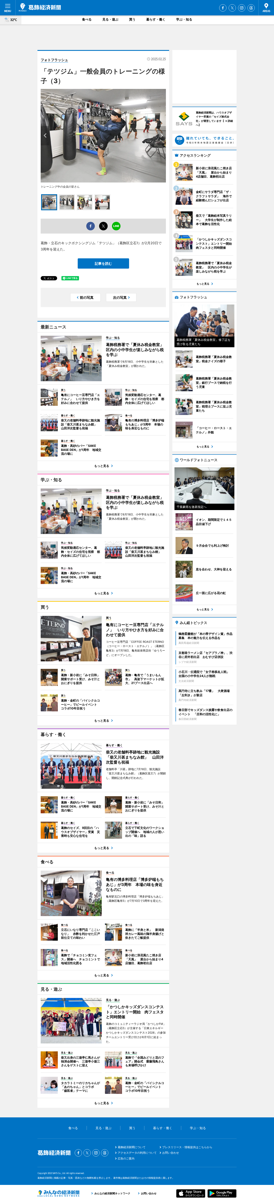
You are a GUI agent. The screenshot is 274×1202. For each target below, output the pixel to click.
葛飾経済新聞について (132, 1147)
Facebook (222, 8)
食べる (87, 19)
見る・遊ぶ (110, 19)
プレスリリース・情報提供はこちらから (187, 1147)
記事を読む (103, 263)
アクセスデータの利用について (137, 1152)
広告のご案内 (126, 1158)
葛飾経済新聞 (40, 7)
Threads (251, 8)
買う (132, 19)
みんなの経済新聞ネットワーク (58, 1193)
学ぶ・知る (184, 19)
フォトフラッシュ (54, 60)
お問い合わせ (170, 1152)
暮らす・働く (155, 19)
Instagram (241, 8)
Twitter (232, 8)
